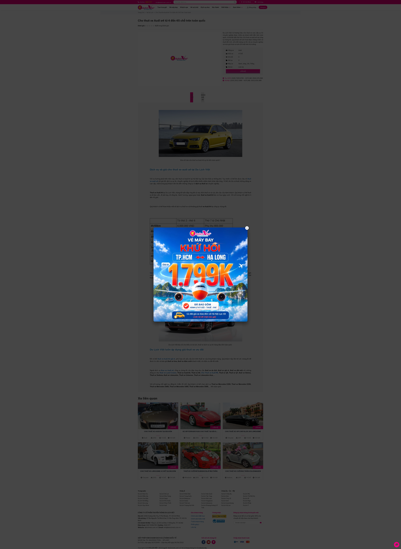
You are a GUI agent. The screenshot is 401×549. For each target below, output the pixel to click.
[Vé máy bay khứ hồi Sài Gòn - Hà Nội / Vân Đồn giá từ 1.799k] (200, 275)
